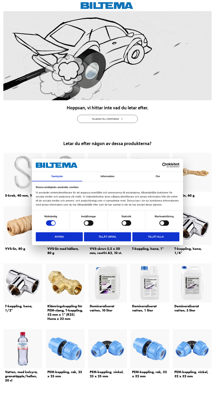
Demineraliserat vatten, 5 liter (186, 308)
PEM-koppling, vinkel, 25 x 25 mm (107, 374)
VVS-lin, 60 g (184, 195)
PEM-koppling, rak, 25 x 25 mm (64, 374)
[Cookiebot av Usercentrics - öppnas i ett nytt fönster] (164, 165)
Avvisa (59, 236)
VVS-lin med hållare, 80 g (63, 250)
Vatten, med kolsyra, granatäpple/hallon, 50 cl (21, 376)
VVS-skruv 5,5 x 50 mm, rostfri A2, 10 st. (106, 250)
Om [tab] (158, 176)
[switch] (88, 223)
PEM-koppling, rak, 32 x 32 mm (149, 374)
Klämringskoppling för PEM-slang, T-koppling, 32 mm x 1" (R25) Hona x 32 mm (65, 312)
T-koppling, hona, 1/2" (18, 308)
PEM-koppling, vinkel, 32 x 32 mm (191, 374)
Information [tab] (107, 176)
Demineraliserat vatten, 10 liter (102, 308)
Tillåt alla (156, 236)
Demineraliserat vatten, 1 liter (144, 308)
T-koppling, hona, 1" (148, 248)
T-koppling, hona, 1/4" (188, 250)
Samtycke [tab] (57, 176)
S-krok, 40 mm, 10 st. (21, 195)
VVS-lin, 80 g (15, 248)
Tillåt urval (107, 236)
